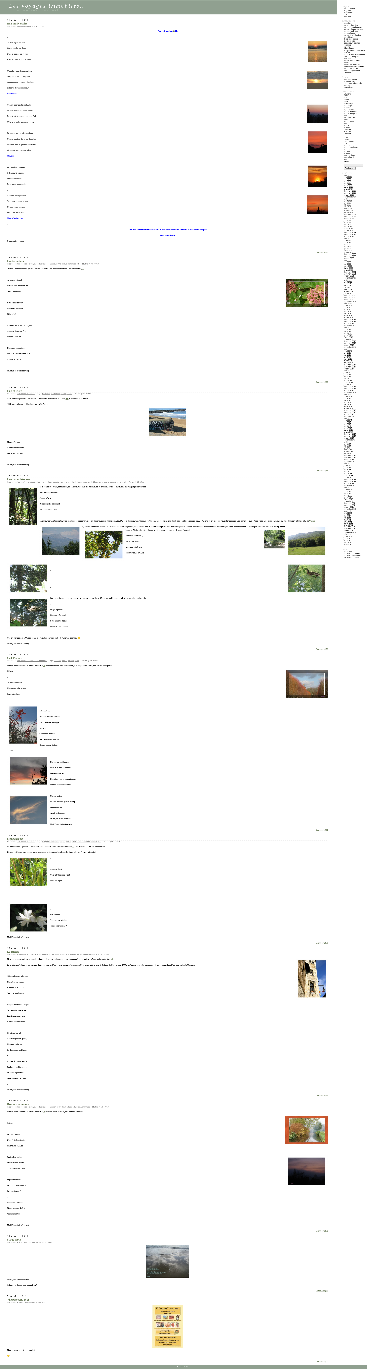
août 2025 (348, 199)
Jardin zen (347, 131)
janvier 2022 (348, 270)
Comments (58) (322, 943)
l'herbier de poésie (351, 39)
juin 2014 (347, 444)
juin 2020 (347, 308)
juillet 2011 (348, 513)
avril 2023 (347, 246)
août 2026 (348, 175)
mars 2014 (348, 450)
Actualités (20, 1302)
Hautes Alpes (82, 482)
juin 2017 (347, 375)
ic (44, 1112)
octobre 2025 (349, 195)
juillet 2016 (348, 397)
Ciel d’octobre (15, 657)
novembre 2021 (350, 274)
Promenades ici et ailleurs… (354, 67)
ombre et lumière (83, 842)
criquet (62, 842)
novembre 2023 (350, 234)
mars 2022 (348, 266)
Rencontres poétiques (352, 71)
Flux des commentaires (352, 555)
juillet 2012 (348, 489)
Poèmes (20, 482)
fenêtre (58, 954)
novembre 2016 (350, 389)
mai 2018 (347, 355)
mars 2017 (348, 381)
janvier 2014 (348, 454)
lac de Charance (94, 482)
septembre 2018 (350, 347)
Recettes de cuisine (351, 69)
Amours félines (349, 9)
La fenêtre (13, 951)
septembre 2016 (350, 393)
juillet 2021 (348, 282)
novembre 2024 (350, 217)
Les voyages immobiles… (47, 6)
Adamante (348, 94)
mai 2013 (347, 470)
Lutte (345, 14)
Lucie (345, 143)
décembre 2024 (350, 215)
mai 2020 (347, 310)
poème (112, 482)
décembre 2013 (350, 456)
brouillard (58, 1107)
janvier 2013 (348, 478)
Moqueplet (348, 149)
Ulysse (346, 161)
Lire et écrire (14, 390)
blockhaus (46, 394)
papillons (347, 59)
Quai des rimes (349, 155)
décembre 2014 (350, 434)
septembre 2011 (350, 509)
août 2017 (348, 371)
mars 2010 (348, 545)
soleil (124, 482)
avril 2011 (347, 519)
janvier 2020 (348, 317)
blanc (56, 842)
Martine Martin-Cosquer (353, 147)
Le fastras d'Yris (349, 81)
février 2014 (348, 452)
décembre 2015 (350, 410)
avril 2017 (347, 379)
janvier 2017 (348, 385)
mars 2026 (348, 185)
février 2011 (348, 523)
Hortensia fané (15, 261)
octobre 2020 (349, 300)
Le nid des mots (349, 41)
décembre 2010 (350, 527)
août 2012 (348, 487)
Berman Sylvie (349, 104)
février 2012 (348, 499)
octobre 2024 (349, 219)
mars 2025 (348, 209)
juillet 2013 (348, 466)
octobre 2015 (349, 414)
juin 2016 (347, 399)
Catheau (347, 108)
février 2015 (348, 430)
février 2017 (348, 383)
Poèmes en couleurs (25, 1242)
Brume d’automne (18, 1104)
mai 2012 (347, 493)
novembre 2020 (350, 298)
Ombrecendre (349, 85)
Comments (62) (322, 1231)
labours (77, 1107)
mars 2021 (348, 290)
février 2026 (348, 187)
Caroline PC (348, 106)
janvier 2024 (348, 231)
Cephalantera (349, 110)
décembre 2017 (350, 365)
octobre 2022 (349, 258)
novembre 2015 (350, 412)
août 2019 (348, 327)
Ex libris (347, 127)
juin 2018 (347, 353)
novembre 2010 (350, 529)
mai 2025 (347, 205)
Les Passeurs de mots (352, 43)
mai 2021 (347, 286)
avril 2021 (347, 288)
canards (55, 482)
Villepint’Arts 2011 (18, 1299)
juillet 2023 (348, 240)
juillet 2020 (348, 306)
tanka (77, 661)
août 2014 (348, 442)
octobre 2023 (349, 236)
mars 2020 (348, 313)
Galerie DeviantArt (350, 79)
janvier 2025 (348, 213)
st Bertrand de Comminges (78, 954)
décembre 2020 (350, 296)
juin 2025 (347, 203)
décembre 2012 (350, 479)
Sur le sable (14, 1239)
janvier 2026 (348, 189)
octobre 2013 (349, 460)
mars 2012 (348, 497)
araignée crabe (48, 842)
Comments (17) (322, 1361)
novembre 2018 (350, 343)
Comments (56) (322, 649)
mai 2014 (347, 446)
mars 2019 (348, 335)
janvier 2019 (348, 339)
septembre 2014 (350, 440)
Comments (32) (322, 252)
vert (99, 842)
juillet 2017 (348, 373)
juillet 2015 (348, 420)
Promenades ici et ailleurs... (34, 482)
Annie (346, 102)
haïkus (64, 264)
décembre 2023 (350, 233)
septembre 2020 (350, 302)
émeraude (68, 482)
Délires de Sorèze (350, 118)
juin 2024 (347, 221)
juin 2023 (347, 242)
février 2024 (348, 229)
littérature (347, 45)
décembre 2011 (350, 503)
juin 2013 (347, 468)
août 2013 (348, 464)
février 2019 (348, 337)
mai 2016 (347, 400)
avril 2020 (347, 312)
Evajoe (346, 125)
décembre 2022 (350, 254)
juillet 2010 (348, 537)
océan (69, 394)
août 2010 (348, 535)
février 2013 (348, 476)
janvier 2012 (348, 501)
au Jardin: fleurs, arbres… (353, 29)
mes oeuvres (349, 49)
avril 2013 (347, 472)
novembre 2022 (350, 256)
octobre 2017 (349, 369)
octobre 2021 (349, 276)
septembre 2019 (350, 325)
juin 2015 (347, 422)
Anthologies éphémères (353, 27)
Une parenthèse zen (18, 479)
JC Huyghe (347, 133)
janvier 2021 (348, 294)
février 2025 (348, 211)
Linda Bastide (349, 141)
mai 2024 (347, 223)
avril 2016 (347, 402)
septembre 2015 (350, 416)
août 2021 (348, 280)
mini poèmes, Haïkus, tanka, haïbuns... (32, 264)
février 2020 (348, 315)
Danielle (347, 116)
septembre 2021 (350, 278)
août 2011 (347, 511)
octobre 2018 (349, 345)
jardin (74, 842)
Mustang (347, 151)
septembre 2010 (350, 533)
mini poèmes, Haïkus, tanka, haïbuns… (354, 52)
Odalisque (347, 16)
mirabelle (105, 482)
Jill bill (346, 137)
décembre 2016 (350, 387)
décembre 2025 (350, 191)
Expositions (348, 13)
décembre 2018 (350, 341)
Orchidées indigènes (352, 57)
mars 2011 (348, 521)
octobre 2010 (349, 531)
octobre (71, 661)
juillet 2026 (348, 177)
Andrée (346, 100)
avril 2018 (347, 357)
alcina (346, 96)
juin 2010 (347, 539)
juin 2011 (347, 515)
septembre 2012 (350, 485)
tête (78, 264)
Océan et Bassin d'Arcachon (354, 55)
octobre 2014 (349, 438)
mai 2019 (347, 331)
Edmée (346, 124)
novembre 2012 (350, 481)
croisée (51, 954)
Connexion (348, 551)
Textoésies (348, 73)
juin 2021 (347, 284)
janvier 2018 (348, 363)
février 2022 (348, 268)
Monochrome (15, 838)
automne (57, 264)
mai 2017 (347, 377)
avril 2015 (347, 426)
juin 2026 (347, 179)
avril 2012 (347, 495)
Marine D (347, 145)
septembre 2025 (350, 197)
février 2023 (348, 250)
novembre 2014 (350, 436)
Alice (345, 98)
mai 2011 (347, 517)
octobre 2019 (349, 323)
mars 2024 (348, 227)
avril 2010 (347, 543)
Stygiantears (348, 87)
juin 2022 (347, 262)
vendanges (85, 1107)
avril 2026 (347, 183)
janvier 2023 (348, 252)
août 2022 (348, 260)
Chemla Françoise (350, 114)
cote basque (55, 394)
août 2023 (348, 238)
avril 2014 (347, 448)
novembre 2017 (350, 367)
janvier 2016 (348, 408)
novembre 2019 (350, 321)
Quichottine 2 (349, 157)
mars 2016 (348, 404)
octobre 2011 (349, 507)
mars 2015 (348, 428)
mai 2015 (347, 424)
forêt (74, 482)
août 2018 (348, 349)
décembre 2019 (350, 319)
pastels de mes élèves (352, 61)
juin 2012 (347, 491)
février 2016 (348, 406)
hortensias (72, 264)
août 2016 (348, 395)
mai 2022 (347, 264)
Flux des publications (352, 553)
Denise (346, 120)
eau (61, 482)
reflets (118, 482)
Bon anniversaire (17, 23)
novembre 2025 (350, 193)
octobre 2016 (349, 391)
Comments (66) (322, 382)
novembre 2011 (350, 505)
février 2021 (348, 292)
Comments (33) (322, 470)
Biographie (348, 11)
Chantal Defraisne (350, 112)
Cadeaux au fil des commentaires (351, 32)
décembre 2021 (350, 272)
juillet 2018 (348, 351)
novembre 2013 (350, 458)
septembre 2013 (350, 462)
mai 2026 (347, 181)
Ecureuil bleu (349, 122)
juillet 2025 (348, 201)
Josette (346, 139)
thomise (94, 842)
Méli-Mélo (21, 26)
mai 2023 (347, 244)
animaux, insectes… (351, 25)
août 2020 (348, 304)
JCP (345, 135)
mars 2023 (348, 248)
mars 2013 (348, 474)
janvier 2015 (348, 432)
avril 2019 (347, 333)
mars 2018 (348, 359)
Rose (345, 159)
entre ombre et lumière (26, 394)
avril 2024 (347, 225)
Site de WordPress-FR (351, 557)
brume (64, 1107)
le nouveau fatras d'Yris (353, 83)
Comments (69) (322, 830)
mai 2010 (347, 541)
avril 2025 (347, 207)
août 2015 (348, 418)
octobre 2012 (349, 483)
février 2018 (348, 361)
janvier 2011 (348, 525)
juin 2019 (347, 329)
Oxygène (347, 153)
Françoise (347, 129)
